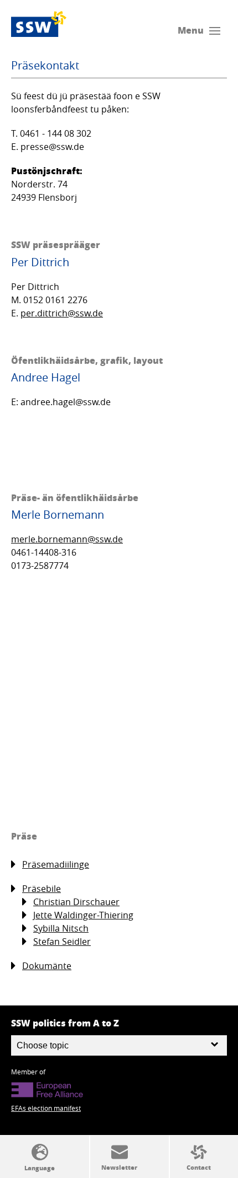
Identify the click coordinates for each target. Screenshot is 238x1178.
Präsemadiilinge (55, 864)
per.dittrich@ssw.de (61, 313)
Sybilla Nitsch (61, 928)
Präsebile (41, 889)
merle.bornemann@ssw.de (67, 539)
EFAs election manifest (46, 1108)
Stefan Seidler (62, 941)
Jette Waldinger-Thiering (83, 915)
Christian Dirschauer (76, 902)
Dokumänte (46, 966)
